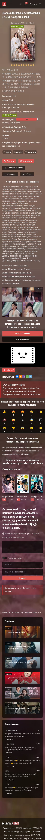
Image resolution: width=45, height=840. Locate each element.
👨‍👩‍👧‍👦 (40, 421)
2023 (14, 96)
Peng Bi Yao (22, 126)
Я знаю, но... (10, 780)
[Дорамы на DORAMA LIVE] (7, 4)
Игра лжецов (10, 739)
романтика (32, 152)
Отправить (22, 578)
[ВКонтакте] (17, 376)
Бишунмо (9, 753)
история (19, 152)
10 (33, 65)
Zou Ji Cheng (15, 122)
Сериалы (17, 613)
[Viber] (23, 376)
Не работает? (9, 370)
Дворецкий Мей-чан (12, 280)
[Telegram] (30, 376)
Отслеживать (27, 161)
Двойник (9, 793)
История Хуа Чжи (12, 766)
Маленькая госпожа (15, 269)
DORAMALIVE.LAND (7, 613)
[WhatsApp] (27, 376)
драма (8, 152)
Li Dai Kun (13, 126)
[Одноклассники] (20, 376)
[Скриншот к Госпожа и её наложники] (12, 294)
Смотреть (10, 161)
